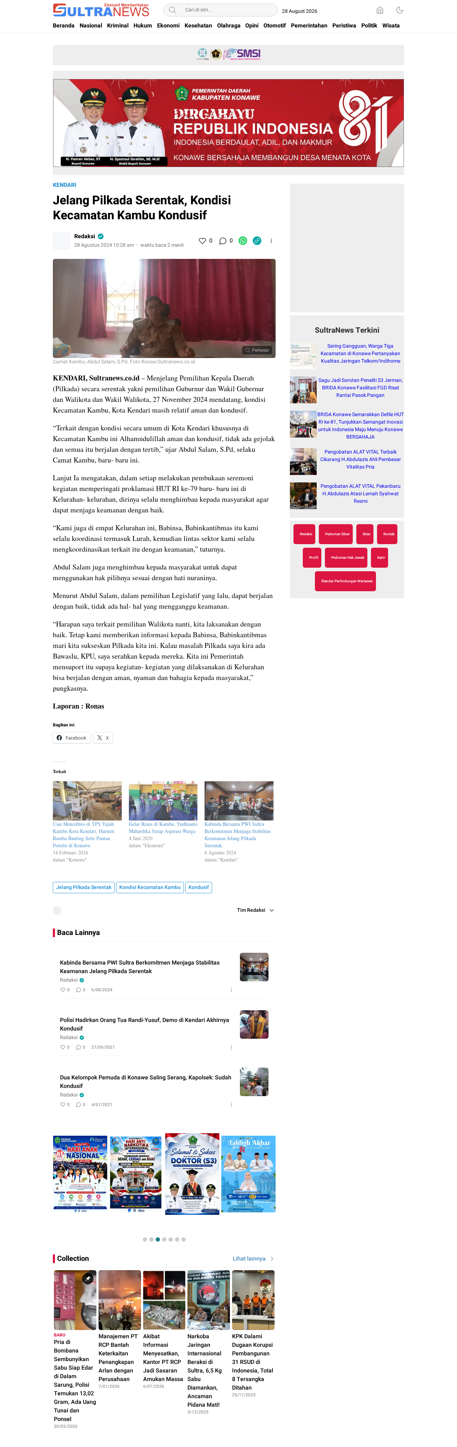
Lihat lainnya (249, 1258)
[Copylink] (257, 240)
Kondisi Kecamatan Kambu (150, 887)
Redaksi (84, 236)
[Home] (380, 10)
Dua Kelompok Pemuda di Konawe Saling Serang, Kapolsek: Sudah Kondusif (145, 1081)
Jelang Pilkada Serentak (83, 887)
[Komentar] (222, 240)
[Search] (172, 10)
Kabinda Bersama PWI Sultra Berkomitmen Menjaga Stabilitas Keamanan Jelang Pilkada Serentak (238, 834)
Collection (73, 1258)
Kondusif (199, 887)
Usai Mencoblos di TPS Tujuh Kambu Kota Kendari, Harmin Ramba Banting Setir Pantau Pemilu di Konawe (83, 834)
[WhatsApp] (242, 240)
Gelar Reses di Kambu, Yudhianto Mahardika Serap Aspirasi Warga (163, 827)
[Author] (61, 240)
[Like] (202, 240)
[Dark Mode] (400, 10)
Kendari (64, 185)
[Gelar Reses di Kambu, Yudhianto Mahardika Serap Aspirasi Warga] (163, 800)
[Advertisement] (347, 251)
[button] (145, 1239)
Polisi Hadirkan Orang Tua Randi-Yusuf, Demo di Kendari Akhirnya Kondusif (144, 1024)
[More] (271, 240)
